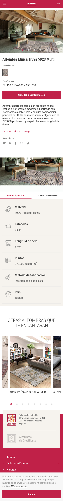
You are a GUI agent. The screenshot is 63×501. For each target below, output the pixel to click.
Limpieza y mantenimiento (47, 195)
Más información (19, 486)
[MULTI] (5, 72)
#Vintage (26, 132)
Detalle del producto (15, 195)
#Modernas (7, 132)
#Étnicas (17, 132)
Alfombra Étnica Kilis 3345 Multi (28, 392)
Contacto (11, 469)
